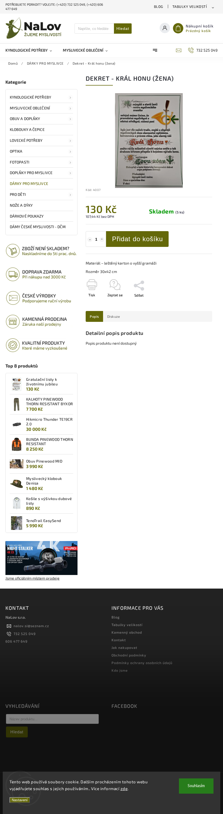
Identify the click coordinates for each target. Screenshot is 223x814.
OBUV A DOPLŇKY (25, 118)
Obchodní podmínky (129, 655)
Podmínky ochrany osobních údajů (142, 663)
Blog (158, 6)
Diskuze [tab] (113, 316)
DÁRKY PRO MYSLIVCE (29, 183)
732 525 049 (25, 633)
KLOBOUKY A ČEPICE (27, 129)
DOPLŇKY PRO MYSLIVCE (31, 172)
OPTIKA (16, 151)
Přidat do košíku (137, 239)
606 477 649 (16, 641)
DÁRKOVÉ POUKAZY (27, 216)
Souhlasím (196, 786)
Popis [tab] (94, 316)
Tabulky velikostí (189, 6)
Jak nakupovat (124, 647)
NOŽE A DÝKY (21, 205)
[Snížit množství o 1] (89, 239)
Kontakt (119, 640)
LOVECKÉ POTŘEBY (26, 140)
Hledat (122, 28)
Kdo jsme (120, 670)
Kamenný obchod (127, 632)
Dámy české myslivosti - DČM (38, 226)
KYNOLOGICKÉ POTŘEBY (30, 97)
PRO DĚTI (18, 194)
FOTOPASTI (19, 162)
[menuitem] (31, 50)
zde (124, 788)
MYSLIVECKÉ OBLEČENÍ (30, 108)
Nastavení (20, 800)
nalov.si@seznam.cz (31, 626)
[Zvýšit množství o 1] (102, 239)
